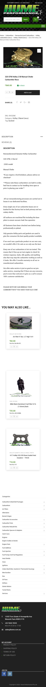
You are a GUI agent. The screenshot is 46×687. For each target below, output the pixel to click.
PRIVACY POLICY (9, 645)
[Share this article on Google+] (24, 102)
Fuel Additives (6, 548)
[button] (39, 51)
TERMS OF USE (9, 652)
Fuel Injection (6, 551)
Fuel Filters (13, 401)
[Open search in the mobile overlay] (16, 19)
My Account (38, 3)
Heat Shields (6, 558)
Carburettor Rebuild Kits (9, 527)
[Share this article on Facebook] (16, 102)
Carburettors (9, 35)
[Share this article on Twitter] (20, 102)
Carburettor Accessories (10, 519)
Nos (3, 576)
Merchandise (6, 572)
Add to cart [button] (14, 343)
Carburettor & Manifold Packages (12, 502)
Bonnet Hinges (7, 516)
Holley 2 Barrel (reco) (20, 37)
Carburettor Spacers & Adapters (12, 530)
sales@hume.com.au (13, 630)
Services (5, 593)
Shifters (4, 583)
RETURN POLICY (9, 655)
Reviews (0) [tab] (7, 142)
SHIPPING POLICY (10, 648)
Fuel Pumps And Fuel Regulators (12, 555)
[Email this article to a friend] (28, 102)
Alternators (5, 512)
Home (2, 35)
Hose (4, 562)
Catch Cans (5, 534)
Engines (4, 537)
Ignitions (5, 565)
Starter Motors (6, 586)
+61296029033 (25, 3)
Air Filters (5, 509)
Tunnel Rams (6, 590)
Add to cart (28, 92)
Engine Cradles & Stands (10, 541)
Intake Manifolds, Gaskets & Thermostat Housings (18, 569)
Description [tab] (7, 137)
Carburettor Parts (7, 523)
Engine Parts (6, 544)
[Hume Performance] (23, 14)
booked (11, 121)
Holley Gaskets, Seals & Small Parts (22, 453)
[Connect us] (4, 673)
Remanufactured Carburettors (24, 35)
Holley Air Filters (15, 334)
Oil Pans (4, 579)
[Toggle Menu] (43, 27)
